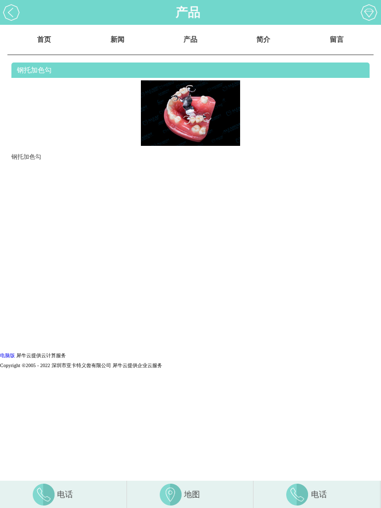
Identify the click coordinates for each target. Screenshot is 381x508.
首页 (44, 39)
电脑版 (7, 355)
